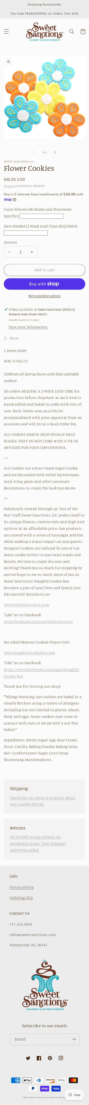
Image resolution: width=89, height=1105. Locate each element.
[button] (6, 31)
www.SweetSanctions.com (26, 604)
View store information (28, 327)
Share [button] (14, 338)
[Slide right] (55, 152)
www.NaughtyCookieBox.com (29, 652)
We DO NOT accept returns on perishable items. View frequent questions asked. (38, 843)
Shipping (9, 185)
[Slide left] (33, 152)
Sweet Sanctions (37, 1097)
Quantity (10, 242)
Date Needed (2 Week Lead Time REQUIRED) (41, 226)
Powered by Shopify (57, 1097)
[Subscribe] (73, 1039)
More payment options (44, 296)
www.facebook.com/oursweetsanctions (38, 621)
